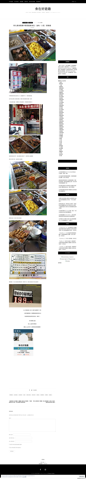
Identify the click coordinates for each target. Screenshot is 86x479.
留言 (10, 418)
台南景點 (61, 116)
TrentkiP (61, 246)
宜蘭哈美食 (61, 126)
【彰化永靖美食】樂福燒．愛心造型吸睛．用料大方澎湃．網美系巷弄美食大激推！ (44, 402)
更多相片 (60, 262)
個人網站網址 (11, 441)
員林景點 (61, 106)
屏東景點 (61, 122)
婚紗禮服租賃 (63, 69)
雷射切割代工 (67, 66)
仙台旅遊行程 (70, 72)
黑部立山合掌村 (61, 66)
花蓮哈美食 (61, 129)
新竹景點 (61, 95)
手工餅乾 (61, 146)
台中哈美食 (11, 1)
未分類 (60, 155)
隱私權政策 (38, 1)
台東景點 (61, 131)
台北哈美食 (61, 90)
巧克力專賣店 (67, 65)
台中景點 (61, 100)
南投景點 (61, 103)
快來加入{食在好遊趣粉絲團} (67, 161)
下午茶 (60, 139)
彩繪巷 (60, 138)
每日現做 (61, 148)
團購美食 (61, 151)
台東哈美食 (61, 132)
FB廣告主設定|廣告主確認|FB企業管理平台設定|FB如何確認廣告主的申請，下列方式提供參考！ (67, 200)
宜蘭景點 (61, 125)
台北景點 (61, 89)
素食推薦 (30, 22)
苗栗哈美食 (61, 99)
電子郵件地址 (11, 437)
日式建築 (61, 136)
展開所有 (60, 80)
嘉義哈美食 (61, 115)
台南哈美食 (61, 118)
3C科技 (60, 152)
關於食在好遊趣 (32, 1)
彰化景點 (61, 108)
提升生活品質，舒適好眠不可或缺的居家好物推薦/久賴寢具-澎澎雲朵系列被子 (67, 243)
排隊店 (60, 144)
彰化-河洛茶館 (69, 238)
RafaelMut (62, 232)
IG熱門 (60, 82)
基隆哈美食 (61, 88)
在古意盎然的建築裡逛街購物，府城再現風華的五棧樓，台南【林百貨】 (67, 234)
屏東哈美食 (61, 123)
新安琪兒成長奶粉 (69, 69)
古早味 (60, 149)
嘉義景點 (61, 113)
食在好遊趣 (43, 9)
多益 (60, 65)
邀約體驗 (21, 1)
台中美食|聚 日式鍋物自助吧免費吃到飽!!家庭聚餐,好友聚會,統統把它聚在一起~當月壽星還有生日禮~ (67, 229)
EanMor (61, 241)
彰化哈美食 (16, 1)
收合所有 (64, 80)
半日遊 (60, 142)
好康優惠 (61, 135)
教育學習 (61, 154)
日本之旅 (61, 134)
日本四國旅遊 (73, 65)
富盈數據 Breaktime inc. (81, 478)
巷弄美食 (61, 145)
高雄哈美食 (61, 121)
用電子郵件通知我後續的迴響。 (16, 444)
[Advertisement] (32, 372)
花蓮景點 (61, 128)
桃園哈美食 (61, 93)
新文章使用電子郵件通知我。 (15, 447)
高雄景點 (61, 119)
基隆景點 (61, 86)
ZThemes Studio (51, 473)
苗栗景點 (61, 98)
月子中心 (63, 65)
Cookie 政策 (24, 476)
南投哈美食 (61, 105)
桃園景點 (61, 92)
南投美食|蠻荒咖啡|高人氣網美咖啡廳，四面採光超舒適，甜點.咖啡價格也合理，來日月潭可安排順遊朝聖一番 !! (68, 182)
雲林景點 (61, 111)
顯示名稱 (11, 434)
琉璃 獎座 (64, 73)
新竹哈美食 (61, 96)
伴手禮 (60, 141)
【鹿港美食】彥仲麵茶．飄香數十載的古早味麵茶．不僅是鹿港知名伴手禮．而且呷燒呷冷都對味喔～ (20, 402)
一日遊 (60, 85)
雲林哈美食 (61, 112)
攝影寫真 (26, 1)
